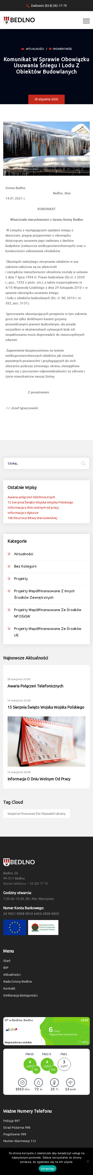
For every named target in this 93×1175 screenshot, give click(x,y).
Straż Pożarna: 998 (16, 1127)
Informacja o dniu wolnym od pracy (33, 507)
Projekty (21, 579)
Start (7, 960)
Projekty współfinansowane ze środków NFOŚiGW (47, 614)
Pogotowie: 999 (14, 1134)
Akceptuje (47, 1168)
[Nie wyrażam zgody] (87, 1161)
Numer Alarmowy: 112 (19, 1141)
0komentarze (62, 49)
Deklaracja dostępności (20, 995)
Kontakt (9, 988)
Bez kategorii (25, 567)
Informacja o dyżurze (23, 512)
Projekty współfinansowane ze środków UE (47, 632)
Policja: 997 (11, 1121)
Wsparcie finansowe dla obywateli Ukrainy (37, 813)
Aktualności (35, 49)
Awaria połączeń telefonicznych (31, 497)
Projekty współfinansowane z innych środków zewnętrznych (44, 595)
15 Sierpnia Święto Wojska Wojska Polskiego (40, 502)
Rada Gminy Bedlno (17, 981)
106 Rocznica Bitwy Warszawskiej (32, 518)
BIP (5, 967)
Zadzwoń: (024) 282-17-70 (49, 5)
